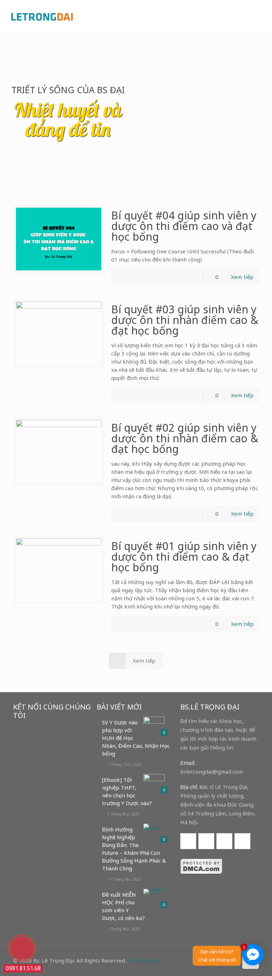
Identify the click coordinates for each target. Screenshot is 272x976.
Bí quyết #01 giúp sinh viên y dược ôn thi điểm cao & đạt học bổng (183, 556)
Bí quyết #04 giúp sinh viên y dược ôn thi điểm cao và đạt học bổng (183, 226)
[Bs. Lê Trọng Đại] (42, 16)
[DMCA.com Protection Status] (201, 872)
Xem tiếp (242, 276)
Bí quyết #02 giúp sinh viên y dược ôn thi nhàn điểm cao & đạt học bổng (184, 438)
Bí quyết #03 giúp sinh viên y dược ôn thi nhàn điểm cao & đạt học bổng (184, 320)
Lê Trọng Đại (144, 960)
